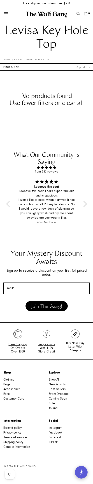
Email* (10, 288)
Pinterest (55, 437)
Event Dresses (59, 394)
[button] (78, 14)
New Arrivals (57, 384)
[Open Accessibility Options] (81, 472)
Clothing (8, 379)
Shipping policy (13, 442)
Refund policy (12, 428)
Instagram (55, 428)
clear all (73, 104)
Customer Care (13, 398)
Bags (6, 384)
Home (6, 60)
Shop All (54, 379)
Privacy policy (12, 432)
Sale (52, 403)
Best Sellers (57, 389)
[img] (47, 168)
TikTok (53, 442)
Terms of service (15, 437)
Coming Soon (58, 398)
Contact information (16, 447)
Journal (53, 408)
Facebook (55, 432)
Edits (6, 394)
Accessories (12, 389)
